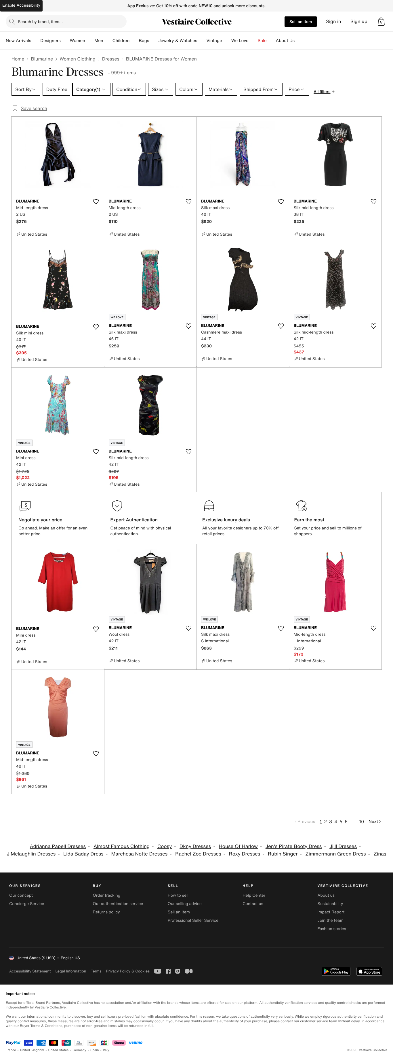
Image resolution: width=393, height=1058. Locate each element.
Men (98, 40)
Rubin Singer (282, 854)
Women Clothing (78, 58)
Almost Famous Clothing (122, 846)
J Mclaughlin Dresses (31, 854)
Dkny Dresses (195, 846)
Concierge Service (26, 904)
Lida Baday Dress (83, 854)
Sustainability (330, 904)
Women (77, 40)
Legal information (70, 971)
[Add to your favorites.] (96, 201)
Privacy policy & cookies (128, 971)
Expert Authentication (134, 519)
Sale (262, 40)
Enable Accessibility (21, 5)
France (11, 1050)
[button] (381, 22)
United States (58, 1050)
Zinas (379, 854)
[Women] (89, 40)
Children (121, 40)
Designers (50, 40)
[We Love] (253, 40)
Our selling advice (185, 904)
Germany (79, 1050)
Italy (106, 1050)
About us (326, 895)
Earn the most (309, 519)
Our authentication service (118, 904)
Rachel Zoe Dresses (198, 854)
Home (18, 58)
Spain (94, 1050)
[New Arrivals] (35, 40)
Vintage (214, 40)
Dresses (110, 58)
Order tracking (106, 895)
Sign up (358, 21)
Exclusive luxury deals (226, 519)
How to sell (178, 895)
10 (361, 821)
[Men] (108, 40)
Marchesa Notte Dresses (139, 854)
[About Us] (299, 40)
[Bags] (153, 40)
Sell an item (300, 21)
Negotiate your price (40, 519)
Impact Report (331, 912)
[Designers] (65, 40)
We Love (240, 40)
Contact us (253, 904)
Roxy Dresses (244, 854)
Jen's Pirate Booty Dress (294, 846)
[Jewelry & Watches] (201, 40)
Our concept (21, 895)
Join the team (331, 920)
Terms (96, 971)
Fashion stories (332, 929)
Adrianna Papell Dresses (58, 846)
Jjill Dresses (343, 846)
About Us (285, 40)
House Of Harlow (238, 846)
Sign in (333, 21)
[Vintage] (226, 40)
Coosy (164, 846)
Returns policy (106, 912)
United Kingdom (32, 1050)
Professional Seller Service (193, 920)
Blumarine (42, 58)
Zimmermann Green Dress (335, 854)
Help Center (254, 895)
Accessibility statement (30, 971)
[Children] (134, 40)
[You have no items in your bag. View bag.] (381, 22)
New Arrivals (18, 40)
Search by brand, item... (40, 21)
